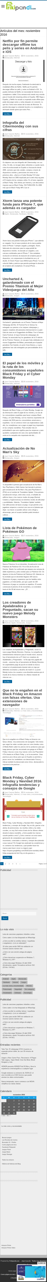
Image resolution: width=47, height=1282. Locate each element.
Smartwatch (7, 993)
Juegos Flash (6, 1149)
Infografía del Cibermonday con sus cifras (20, 126)
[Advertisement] (19, 888)
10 (19, 1104)
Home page (12, 1271)
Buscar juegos (6, 1137)
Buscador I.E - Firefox (9, 1142)
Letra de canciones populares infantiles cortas (19, 934)
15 (9, 1107)
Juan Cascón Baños (12, 56)
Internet (17, 58)
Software (18, 993)
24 (19, 1110)
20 (34, 1107)
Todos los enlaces (8, 1160)
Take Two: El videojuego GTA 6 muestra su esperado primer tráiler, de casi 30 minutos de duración (17, 1051)
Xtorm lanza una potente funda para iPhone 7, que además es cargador (23, 204)
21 (4, 1110)
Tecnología (7, 713)
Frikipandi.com (14, 1261)
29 (9, 1113)
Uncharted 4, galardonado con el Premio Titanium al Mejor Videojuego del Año (23, 284)
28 (4, 1113)
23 (14, 1110)
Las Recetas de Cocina (9, 1140)
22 (9, 1110)
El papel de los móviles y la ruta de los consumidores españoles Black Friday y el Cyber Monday (23, 370)
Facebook (15, 1278)
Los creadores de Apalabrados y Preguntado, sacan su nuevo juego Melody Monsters (20, 610)
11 (24, 1104)
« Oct (3, 1115)
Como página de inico (9, 1145)
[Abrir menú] (3, 7)
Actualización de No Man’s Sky (19, 450)
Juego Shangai (7, 1154)
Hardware (23, 214)
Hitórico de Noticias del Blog (11, 1164)
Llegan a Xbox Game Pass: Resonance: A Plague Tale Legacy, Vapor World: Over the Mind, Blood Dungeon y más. (18, 1060)
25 (24, 1110)
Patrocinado (7, 989)
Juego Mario (6, 1152)
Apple (7, 214)
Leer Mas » (7, 114)
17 (19, 1107)
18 (24, 1107)
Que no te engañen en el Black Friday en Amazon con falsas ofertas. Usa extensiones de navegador (22, 697)
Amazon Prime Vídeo (8, 1248)
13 (34, 1104)
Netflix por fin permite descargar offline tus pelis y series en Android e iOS (23, 46)
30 (14, 1113)
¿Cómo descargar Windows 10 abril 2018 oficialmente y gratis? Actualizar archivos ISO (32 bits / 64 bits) (19, 965)
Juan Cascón (26, 1261)
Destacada (9, 58)
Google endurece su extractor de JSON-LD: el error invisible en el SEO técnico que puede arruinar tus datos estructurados (17, 1075)
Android (7, 623)
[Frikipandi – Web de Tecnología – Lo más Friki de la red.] (23, 6)
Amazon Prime (6, 1245)
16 (14, 1107)
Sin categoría (29, 989)
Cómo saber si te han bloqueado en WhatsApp (19, 937)
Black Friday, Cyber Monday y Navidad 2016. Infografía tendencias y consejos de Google (22, 783)
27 (34, 1110)
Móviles (30, 214)
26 (29, 1110)
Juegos (16, 296)
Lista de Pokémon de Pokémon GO (20, 529)
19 (29, 1107)
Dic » (8, 1115)
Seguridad (18, 989)
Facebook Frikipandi (8, 1147)
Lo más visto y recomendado (32, 711)
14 (4, 1107)
